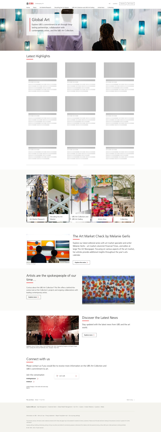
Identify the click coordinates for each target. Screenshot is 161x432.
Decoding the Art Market (56, 218)
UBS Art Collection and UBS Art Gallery (80, 218)
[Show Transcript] (131, 302)
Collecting (123, 219)
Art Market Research (37, 219)
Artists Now (102, 219)
